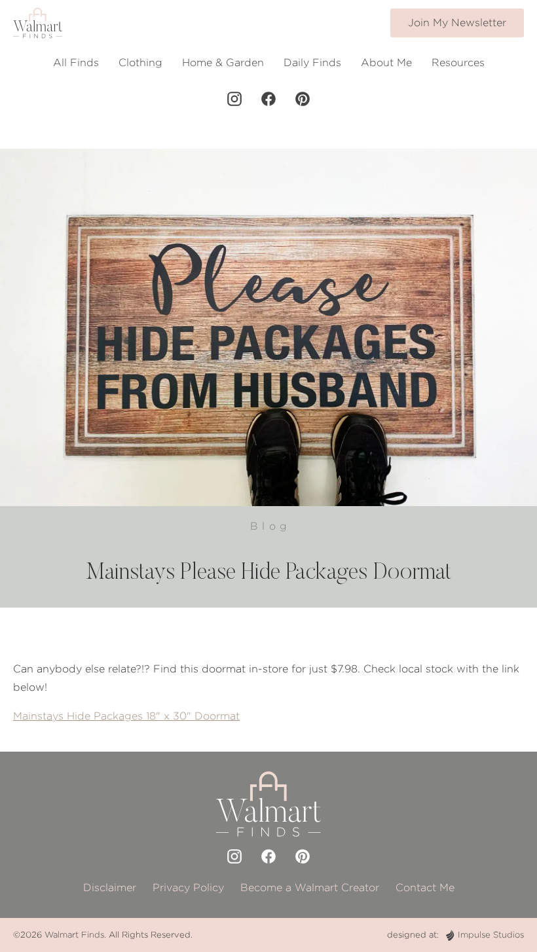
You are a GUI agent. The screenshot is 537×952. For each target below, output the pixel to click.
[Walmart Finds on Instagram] (234, 98)
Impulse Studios (491, 935)
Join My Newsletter (457, 22)
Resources (458, 62)
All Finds (76, 62)
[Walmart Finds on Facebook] (268, 98)
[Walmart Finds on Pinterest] (302, 98)
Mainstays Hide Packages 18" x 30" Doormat (126, 716)
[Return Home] (37, 23)
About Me (386, 62)
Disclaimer (109, 887)
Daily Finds (312, 62)
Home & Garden (223, 62)
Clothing (140, 62)
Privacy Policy (188, 887)
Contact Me (425, 887)
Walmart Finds (74, 935)
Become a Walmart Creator (309, 887)
